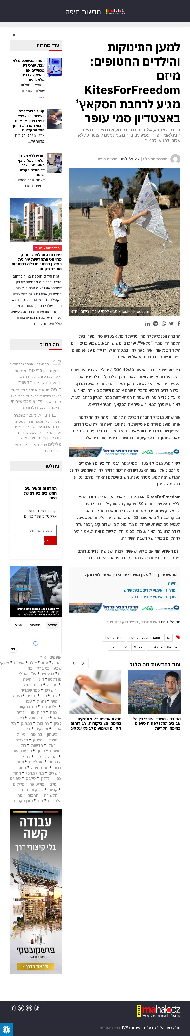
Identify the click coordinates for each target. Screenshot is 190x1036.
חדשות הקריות (47, 383)
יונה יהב (25, 396)
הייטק (38, 740)
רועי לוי (35, 445)
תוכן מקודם (23, 800)
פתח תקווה (28, 706)
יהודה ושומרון (46, 756)
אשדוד (18, 662)
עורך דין (23, 432)
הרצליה (21, 740)
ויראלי (53, 745)
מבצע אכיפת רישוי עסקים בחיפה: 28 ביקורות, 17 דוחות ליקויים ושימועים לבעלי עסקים (95, 723)
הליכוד (58, 376)
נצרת (17, 695)
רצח (26, 444)
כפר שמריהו (30, 690)
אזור (44, 662)
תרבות (33, 795)
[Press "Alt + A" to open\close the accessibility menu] (6, 1029)
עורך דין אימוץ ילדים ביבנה (154, 596)
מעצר (31, 415)
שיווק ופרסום (32, 789)
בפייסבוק (130, 621)
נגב (44, 695)
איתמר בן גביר (27, 364)
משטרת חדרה (35, 421)
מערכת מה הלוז (155, 159)
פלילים (55, 444)
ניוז (40, 800)
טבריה (52, 684)
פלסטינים (50, 706)
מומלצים (36, 761)
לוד (55, 695)
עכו (29, 701)
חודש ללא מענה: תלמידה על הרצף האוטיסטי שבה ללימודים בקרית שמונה (31, 165)
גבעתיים (47, 673)
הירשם (47, 540)
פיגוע (24, 438)
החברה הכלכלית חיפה (144, 637)
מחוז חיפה (39, 767)
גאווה (21, 734)
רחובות (43, 723)
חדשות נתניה (42, 390)
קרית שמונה (39, 717)
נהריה (31, 695)
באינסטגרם (150, 621)
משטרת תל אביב (21, 427)
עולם (53, 784)
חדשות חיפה (108, 159)
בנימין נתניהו (52, 370)
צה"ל (43, 445)
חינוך (41, 750)
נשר (54, 701)
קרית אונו (37, 712)
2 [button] (124, 741)
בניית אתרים (110, 1027)
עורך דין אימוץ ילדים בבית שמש (150, 590)
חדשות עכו (27, 390)
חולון (40, 679)
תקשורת (51, 795)
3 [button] (132, 741)
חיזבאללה (45, 396)
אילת (32, 662)
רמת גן (26, 723)
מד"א (38, 401)
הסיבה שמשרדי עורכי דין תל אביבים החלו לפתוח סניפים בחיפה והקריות (157, 723)
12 (168, 637)
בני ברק (43, 668)
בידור (25, 728)
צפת (54, 712)
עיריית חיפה (119, 646)
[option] (154, 701)
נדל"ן (41, 432)
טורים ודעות (22, 750)
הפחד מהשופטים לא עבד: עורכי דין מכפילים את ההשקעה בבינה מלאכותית (29, 70)
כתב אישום (51, 402)
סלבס (31, 778)
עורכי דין (54, 437)
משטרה (19, 415)
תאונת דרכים (53, 450)
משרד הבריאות (53, 432)
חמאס (34, 396)
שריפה (18, 445)
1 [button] (117, 741)
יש (60, 402)
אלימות (14, 364)
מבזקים (41, 728)
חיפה (172, 583)
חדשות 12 (25, 376)
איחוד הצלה (44, 364)
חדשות (37, 745)
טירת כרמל (32, 684)
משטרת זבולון (53, 421)
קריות (53, 789)
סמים (33, 432)
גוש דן (53, 740)
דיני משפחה (21, 371)
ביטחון (52, 734)
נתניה (41, 701)
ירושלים (15, 396)
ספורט (138, 646)
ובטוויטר (113, 621)
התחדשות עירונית (42, 376)
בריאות (35, 370)
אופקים (56, 657)
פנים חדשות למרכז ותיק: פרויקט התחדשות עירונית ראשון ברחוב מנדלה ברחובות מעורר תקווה (36, 261)
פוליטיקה (37, 784)
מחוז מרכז (35, 773)
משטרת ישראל (43, 426)
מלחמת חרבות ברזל (164, 646)
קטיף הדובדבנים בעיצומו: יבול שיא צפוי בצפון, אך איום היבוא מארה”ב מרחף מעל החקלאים (28, 120)
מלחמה (43, 408)
